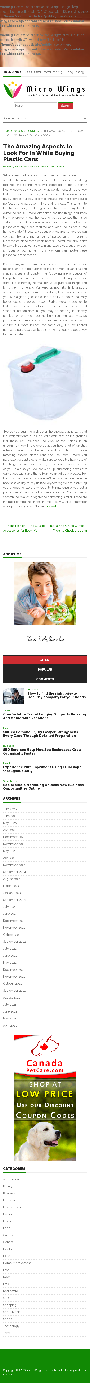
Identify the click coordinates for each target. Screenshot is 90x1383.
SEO (6, 1298)
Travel (6, 710)
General (8, 1242)
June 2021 (10, 1011)
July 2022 (10, 948)
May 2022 (10, 962)
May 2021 (9, 1018)
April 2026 (10, 830)
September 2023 (14, 900)
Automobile (11, 1179)
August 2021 (11, 997)
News (7, 1277)
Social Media (10, 781)
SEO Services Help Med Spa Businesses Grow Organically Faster (42, 751)
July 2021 (9, 1004)
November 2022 (14, 927)
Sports (7, 1319)
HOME (7, 1256)
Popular (45, 669)
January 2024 (12, 892)
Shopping (9, 1305)
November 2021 (14, 976)
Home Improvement (17, 1263)
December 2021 (14, 969)
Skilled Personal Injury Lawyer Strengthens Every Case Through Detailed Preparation (40, 734)
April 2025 (10, 857)
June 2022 (10, 955)
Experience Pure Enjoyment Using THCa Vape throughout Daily (42, 769)
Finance (8, 1221)
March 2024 (11, 886)
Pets (6, 1284)
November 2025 (14, 844)
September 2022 (14, 941)
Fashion (8, 1214)
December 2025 (14, 837)
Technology (11, 1326)
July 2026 (10, 809)
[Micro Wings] (45, 89)
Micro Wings (14, 130)
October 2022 (12, 934)
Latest (45, 660)
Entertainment (12, 1207)
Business (33, 130)
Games (8, 1235)
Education (10, 1200)
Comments (45, 679)
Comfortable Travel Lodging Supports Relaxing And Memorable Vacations (44, 716)
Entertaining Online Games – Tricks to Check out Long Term (68, 530)
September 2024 (14, 871)
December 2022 (14, 920)
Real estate (10, 1291)
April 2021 (10, 1025)
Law (5, 728)
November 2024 (14, 865)
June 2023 (10, 913)
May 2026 (10, 823)
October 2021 (12, 983)
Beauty (7, 1186)
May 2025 (9, 851)
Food (6, 1228)
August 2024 (11, 879)
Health (7, 763)
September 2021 (14, 990)
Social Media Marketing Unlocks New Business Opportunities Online (43, 787)
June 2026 (10, 816)
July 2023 (10, 906)
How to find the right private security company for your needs (57, 695)
